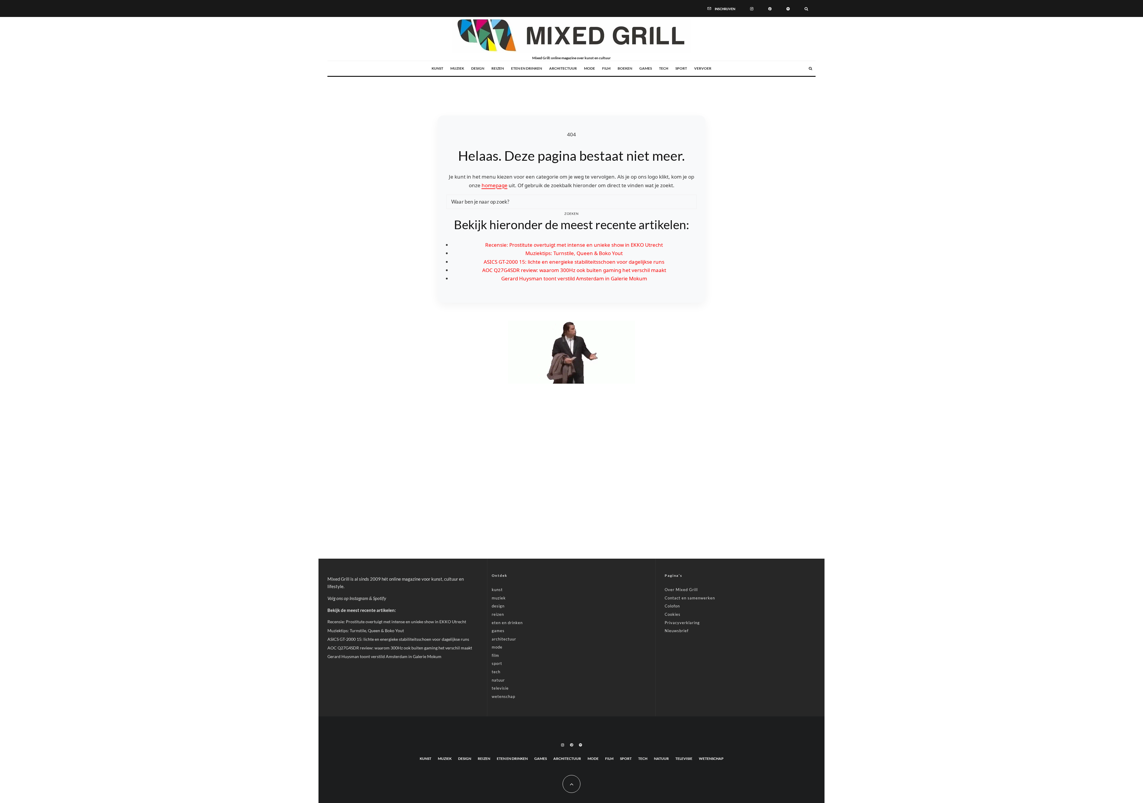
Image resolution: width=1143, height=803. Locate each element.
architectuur (563, 68)
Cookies (672, 614)
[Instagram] (752, 8)
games (645, 68)
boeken (625, 68)
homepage (495, 185)
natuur (498, 680)
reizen (497, 68)
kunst (437, 68)
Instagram (358, 598)
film (606, 68)
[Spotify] (788, 8)
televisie (500, 688)
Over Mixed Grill (681, 589)
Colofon (672, 606)
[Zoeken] (806, 8)
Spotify (379, 598)
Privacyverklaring (682, 622)
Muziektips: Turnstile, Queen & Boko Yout (574, 253)
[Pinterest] (770, 8)
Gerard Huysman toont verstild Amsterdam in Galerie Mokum (574, 278)
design (477, 68)
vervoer (702, 68)
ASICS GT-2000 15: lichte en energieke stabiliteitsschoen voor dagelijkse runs (574, 261)
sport (681, 68)
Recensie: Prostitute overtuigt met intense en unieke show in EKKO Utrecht (574, 244)
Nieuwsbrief (676, 630)
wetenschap (503, 696)
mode (589, 68)
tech (663, 68)
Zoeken (571, 213)
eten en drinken (526, 68)
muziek (457, 68)
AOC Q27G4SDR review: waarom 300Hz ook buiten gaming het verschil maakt (574, 270)
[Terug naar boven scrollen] (571, 784)
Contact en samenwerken (690, 598)
